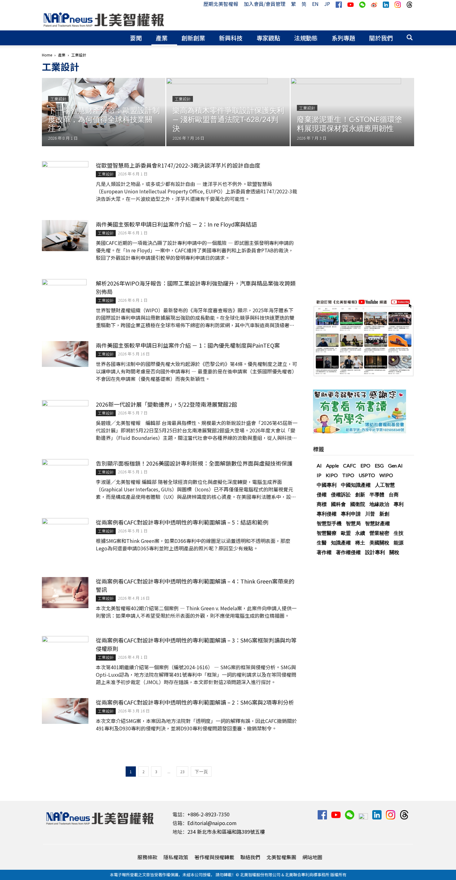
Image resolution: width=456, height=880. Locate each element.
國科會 (338, 504)
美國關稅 (379, 542)
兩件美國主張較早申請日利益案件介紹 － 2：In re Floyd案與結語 (176, 224)
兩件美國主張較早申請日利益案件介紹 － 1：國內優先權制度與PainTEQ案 (188, 345)
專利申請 (351, 514)
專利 (399, 504)
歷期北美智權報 (220, 3)
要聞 (136, 38)
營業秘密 (379, 533)
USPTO (367, 475)
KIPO (332, 475)
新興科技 (231, 38)
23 (182, 771)
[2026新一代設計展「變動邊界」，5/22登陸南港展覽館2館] (65, 415)
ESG (379, 465)
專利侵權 (327, 514)
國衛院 (357, 504)
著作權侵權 (348, 552)
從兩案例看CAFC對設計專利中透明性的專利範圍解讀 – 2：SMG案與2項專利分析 (195, 702)
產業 (162, 38)
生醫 (322, 542)
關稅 (394, 552)
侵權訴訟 (341, 494)
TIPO (348, 475)
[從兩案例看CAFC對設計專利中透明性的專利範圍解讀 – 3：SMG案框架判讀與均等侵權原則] (65, 651)
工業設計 (58, 99)
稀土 (360, 542)
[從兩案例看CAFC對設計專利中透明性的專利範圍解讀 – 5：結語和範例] (65, 533)
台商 (394, 494)
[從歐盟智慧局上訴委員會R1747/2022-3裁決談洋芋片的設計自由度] (65, 176)
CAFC (349, 465)
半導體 (376, 494)
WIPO (386, 475)
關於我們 (381, 38)
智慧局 (353, 523)
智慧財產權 (377, 523)
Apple (332, 465)
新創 (384, 514)
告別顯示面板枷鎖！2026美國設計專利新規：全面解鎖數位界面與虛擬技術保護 (194, 463)
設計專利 (375, 552)
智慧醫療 (327, 533)
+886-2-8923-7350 (208, 814)
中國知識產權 (356, 485)
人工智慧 (385, 485)
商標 (322, 504)
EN (315, 3)
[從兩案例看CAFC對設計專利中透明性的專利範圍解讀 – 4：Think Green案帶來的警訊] (65, 592)
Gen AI (395, 465)
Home (47, 54)
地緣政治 (379, 504)
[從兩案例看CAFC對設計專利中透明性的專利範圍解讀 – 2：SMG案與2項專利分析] (65, 711)
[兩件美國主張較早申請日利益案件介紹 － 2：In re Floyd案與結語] (65, 235)
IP (319, 475)
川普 (370, 514)
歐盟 (346, 533)
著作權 (324, 552)
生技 (399, 533)
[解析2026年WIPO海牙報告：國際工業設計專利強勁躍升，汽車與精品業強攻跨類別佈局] (64, 302)
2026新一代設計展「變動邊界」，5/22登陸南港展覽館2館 (166, 404)
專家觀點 (268, 38)
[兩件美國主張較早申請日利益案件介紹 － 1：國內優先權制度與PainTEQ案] (65, 354)
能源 (399, 542)
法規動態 (306, 38)
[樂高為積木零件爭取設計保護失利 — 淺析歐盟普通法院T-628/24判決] (228, 112)
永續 (360, 533)
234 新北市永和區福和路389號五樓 (226, 831)
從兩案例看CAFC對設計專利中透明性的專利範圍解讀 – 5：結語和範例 (182, 522)
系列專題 (343, 38)
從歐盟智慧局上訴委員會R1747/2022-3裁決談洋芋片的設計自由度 (178, 165)
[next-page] (201, 771)
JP (327, 3)
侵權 (322, 494)
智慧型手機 (329, 523)
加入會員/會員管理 (264, 3)
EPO (365, 465)
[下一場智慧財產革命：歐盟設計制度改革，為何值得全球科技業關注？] (103, 112)
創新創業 (193, 38)
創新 (360, 494)
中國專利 (327, 485)
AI (319, 465)
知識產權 (341, 542)
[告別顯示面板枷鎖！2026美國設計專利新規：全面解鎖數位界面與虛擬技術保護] (65, 474)
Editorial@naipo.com (212, 823)
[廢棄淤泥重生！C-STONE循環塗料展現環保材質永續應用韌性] (352, 112)
